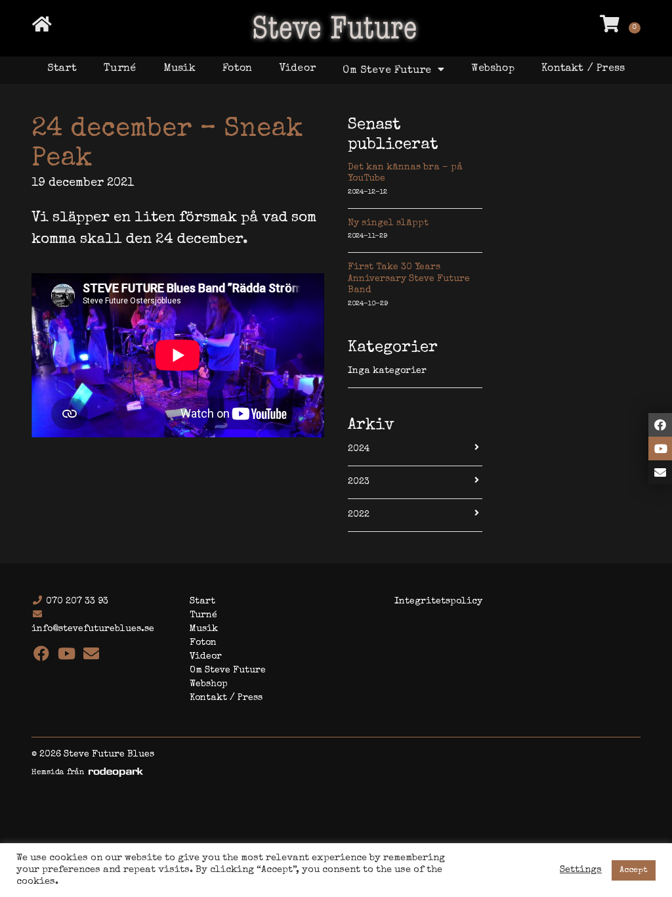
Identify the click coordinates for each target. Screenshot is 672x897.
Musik (179, 69)
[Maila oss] (660, 472)
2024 (359, 449)
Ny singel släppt (388, 223)
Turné (120, 69)
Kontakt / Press (583, 69)
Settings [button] (581, 870)
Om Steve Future (388, 71)
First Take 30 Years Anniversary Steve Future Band (409, 279)
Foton (237, 69)
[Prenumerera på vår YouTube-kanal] (660, 448)
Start (62, 69)
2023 (358, 482)
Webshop (492, 69)
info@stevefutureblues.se (93, 629)
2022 (358, 514)
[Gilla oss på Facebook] (660, 425)
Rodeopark (116, 772)
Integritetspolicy (438, 601)
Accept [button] (634, 870)
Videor (298, 69)
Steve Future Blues (336, 27)
